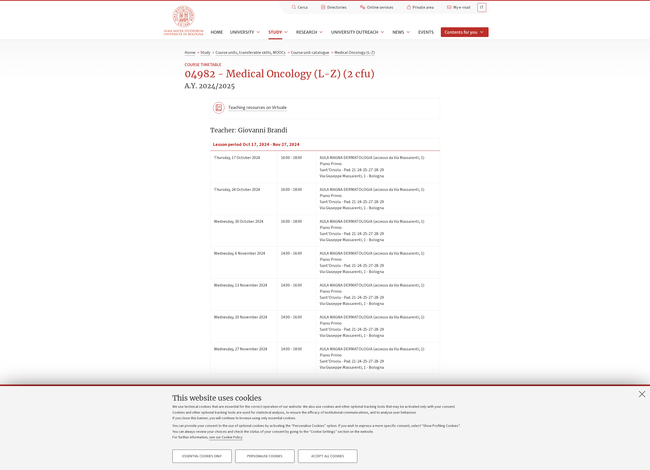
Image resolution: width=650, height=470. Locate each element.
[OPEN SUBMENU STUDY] (285, 32)
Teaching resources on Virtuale (257, 107)
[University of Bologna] (184, 21)
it (482, 7)
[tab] (481, 7)
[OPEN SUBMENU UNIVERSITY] (257, 32)
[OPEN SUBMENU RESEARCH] (320, 32)
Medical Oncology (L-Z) (355, 52)
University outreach (354, 32)
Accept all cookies (327, 456)
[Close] (642, 394)
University (242, 32)
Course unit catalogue (310, 52)
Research (306, 32)
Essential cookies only (202, 456)
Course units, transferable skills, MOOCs (251, 52)
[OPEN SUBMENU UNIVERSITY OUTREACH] (381, 32)
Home (217, 32)
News (398, 32)
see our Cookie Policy (225, 437)
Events (426, 32)
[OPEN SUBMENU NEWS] (407, 32)
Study (275, 32)
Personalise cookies (264, 456)
